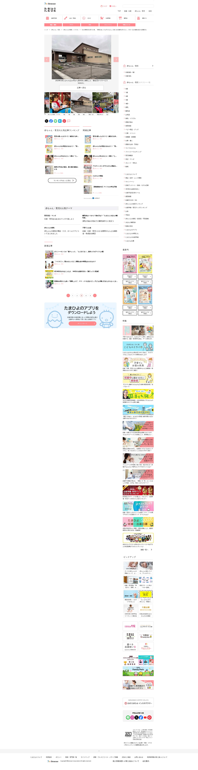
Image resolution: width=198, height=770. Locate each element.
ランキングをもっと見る (62, 180)
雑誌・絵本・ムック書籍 (133, 178)
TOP (119, 11)
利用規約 (49, 757)
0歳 (64, 114)
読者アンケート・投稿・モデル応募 (137, 185)
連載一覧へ (144, 550)
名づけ (89, 18)
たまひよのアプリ (131, 230)
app (107, 114)
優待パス (144, 18)
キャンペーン (108, 25)
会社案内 (146, 761)
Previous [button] (46, 59)
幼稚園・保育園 (131, 137)
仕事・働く (129, 141)
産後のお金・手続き (132, 144)
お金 (127, 211)
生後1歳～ (129, 76)
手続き (128, 215)
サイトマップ (85, 757)
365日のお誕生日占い (133, 189)
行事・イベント (131, 133)
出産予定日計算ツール (133, 193)
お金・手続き (72, 18)
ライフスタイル (131, 148)
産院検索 (128, 196)
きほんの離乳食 (131, 222)
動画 (127, 166)
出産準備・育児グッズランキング (136, 207)
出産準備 (108, 18)
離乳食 (125, 18)
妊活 (150, 11)
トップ (46, 30)
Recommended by (88, 198)
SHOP (105, 6)
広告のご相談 (126, 757)
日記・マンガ (130, 159)
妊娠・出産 (127, 11)
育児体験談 (129, 155)
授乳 (127, 107)
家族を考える (100, 114)
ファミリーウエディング (133, 152)
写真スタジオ (126, 25)
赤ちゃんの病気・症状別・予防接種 (137, 219)
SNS (90, 25)
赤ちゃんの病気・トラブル (71, 30)
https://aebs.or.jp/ (137, 739)
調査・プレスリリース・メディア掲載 (105, 757)
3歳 (79, 114)
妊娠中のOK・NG (131, 200)
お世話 (128, 115)
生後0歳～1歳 (130, 72)
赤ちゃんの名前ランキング (134, 204)
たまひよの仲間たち (132, 233)
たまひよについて (131, 174)
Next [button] (116, 59)
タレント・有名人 (131, 163)
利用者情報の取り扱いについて (157, 757)
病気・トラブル (131, 118)
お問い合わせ (138, 757)
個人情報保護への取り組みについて (126, 761)
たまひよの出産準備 (132, 237)
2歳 (74, 114)
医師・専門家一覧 (71, 757)
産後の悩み (129, 122)
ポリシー (58, 757)
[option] (81, 59)
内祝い (114, 6)
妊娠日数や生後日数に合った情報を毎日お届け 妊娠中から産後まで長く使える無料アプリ (82, 318)
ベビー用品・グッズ (132, 129)
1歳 (69, 114)
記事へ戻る (81, 87)
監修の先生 (129, 226)
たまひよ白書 (130, 241)
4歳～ (84, 114)
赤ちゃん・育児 (140, 11)
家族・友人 (91, 114)
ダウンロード (82, 323)
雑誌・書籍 (53, 25)
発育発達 (128, 126)
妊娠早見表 (54, 18)
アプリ (71, 25)
